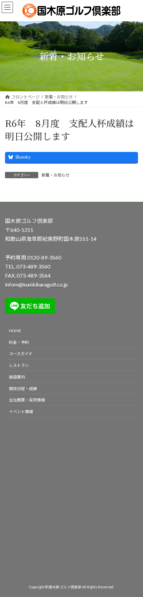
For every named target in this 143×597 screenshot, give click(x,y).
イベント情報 (21, 411)
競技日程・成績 (23, 388)
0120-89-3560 (44, 257)
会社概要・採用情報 (27, 399)
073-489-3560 (33, 266)
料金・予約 (19, 341)
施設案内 (17, 376)
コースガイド (21, 353)
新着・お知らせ (56, 175)
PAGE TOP (133, 572)
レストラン (19, 365)
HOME (15, 330)
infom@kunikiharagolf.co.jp (36, 284)
